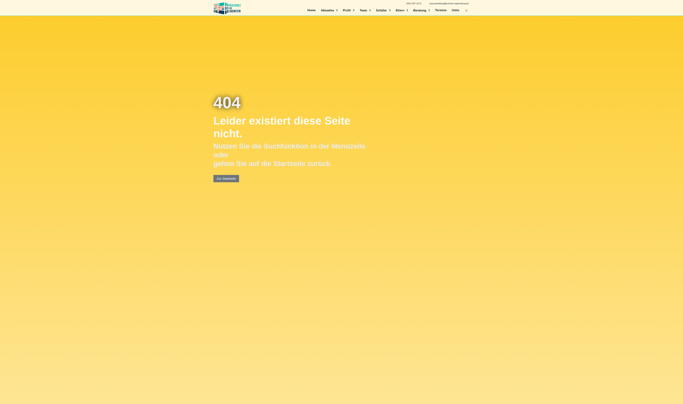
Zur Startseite (226, 178)
